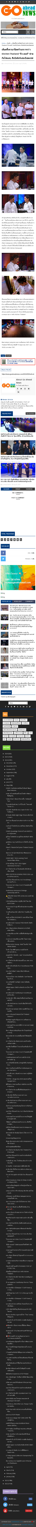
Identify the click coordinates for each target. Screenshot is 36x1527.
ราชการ (14, 726)
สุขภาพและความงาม (10, 729)
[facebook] (7, 2)
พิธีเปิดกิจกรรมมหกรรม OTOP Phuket (17, 1374)
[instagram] (26, 2)
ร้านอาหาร (22, 729)
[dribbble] (18, 2)
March (8, 1470)
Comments (29, 601)
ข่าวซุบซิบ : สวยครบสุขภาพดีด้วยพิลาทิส (18, 1166)
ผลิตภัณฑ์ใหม (26, 739)
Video (28, 736)
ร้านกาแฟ (21, 736)
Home (3, 43)
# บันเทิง (8, 356)
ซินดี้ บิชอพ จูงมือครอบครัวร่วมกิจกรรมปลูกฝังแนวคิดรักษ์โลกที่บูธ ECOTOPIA (21, 626)
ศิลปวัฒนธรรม (8, 733)
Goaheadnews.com (16, 1522)
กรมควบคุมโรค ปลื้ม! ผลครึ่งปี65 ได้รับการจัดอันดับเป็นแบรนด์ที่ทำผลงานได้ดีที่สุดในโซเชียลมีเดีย (22, 666)
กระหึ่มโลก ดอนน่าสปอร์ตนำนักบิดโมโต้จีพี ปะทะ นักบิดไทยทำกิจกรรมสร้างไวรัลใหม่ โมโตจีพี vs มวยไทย (22, 642)
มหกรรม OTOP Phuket (13, 1415)
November (9, 766)
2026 (6, 754)
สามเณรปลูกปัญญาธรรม (13, 1138)
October (9, 769)
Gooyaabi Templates (28, 1524)
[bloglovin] (15, 2)
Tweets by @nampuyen (8, 697)
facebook (29, 489)
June (7, 782)
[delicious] (29, 2)
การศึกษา (25, 723)
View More (31, 413)
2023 (6, 1480)
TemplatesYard (6, 1524)
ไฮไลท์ (6, 736)
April (7, 1467)
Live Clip (17, 739)
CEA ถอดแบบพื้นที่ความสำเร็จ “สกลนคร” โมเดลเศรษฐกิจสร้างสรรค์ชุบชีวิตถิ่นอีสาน (22, 634)
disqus (18, 489)
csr (30, 733)
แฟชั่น (10, 739)
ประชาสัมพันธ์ (8, 720)
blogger (6, 489)
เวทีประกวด (18, 733)
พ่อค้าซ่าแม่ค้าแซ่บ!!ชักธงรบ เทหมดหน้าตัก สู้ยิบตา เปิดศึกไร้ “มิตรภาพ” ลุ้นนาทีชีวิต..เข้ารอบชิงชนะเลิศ (17, 435)
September (10, 772)
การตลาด (7, 723)
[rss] (21, 2)
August (8, 776)
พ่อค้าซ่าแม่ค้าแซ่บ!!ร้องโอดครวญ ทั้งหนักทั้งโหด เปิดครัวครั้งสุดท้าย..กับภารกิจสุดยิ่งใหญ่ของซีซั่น (17, 458)
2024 (6, 760)
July (7, 779)
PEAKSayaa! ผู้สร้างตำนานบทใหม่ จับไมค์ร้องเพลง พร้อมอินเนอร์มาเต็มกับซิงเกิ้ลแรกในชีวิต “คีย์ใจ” (22, 650)
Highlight (18, 601)
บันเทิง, (25, 63)
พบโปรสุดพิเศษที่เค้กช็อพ (13, 1147)
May (7, 785)
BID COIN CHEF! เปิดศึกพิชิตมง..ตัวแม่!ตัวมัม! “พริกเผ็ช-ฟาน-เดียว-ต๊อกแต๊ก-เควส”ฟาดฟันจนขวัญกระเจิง (18, 480)
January (8, 1476)
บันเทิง (8, 43)
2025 (6, 757)
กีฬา (25, 733)
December (9, 763)
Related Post (6, 413)
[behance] (23, 2)
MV (4, 739)
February (9, 1473)
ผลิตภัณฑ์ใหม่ (16, 723)
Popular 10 (6, 601)
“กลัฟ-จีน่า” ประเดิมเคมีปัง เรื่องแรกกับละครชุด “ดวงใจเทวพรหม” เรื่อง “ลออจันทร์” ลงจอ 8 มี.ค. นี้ (22, 685)
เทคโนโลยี (7, 726)
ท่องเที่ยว (23, 720)
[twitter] (9, 2)
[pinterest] (12, 2)
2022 (6, 1484)
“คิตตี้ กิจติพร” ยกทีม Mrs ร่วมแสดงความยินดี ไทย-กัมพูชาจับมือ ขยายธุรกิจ (21, 658)
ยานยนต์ (12, 736)
